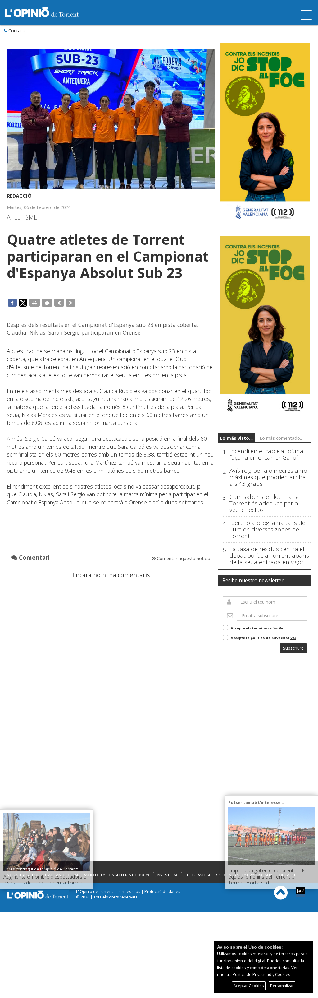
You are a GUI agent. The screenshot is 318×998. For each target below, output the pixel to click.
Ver (282, 628)
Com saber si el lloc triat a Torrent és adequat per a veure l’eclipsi (264, 503)
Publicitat (42, 875)
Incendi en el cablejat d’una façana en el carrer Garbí (266, 454)
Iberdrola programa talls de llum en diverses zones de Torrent (267, 529)
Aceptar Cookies (249, 985)
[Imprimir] (34, 303)
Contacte (17, 31)
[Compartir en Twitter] (23, 302)
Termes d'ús (128, 891)
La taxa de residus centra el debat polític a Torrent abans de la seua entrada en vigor (269, 555)
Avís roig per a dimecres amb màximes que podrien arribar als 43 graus (268, 477)
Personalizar (282, 985)
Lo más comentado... (281, 438)
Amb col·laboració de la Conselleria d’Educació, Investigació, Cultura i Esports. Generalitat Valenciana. (164, 875)
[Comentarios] (47, 303)
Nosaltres (18, 875)
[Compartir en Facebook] (12, 303)
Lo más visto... (236, 438)
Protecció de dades (162, 891)
